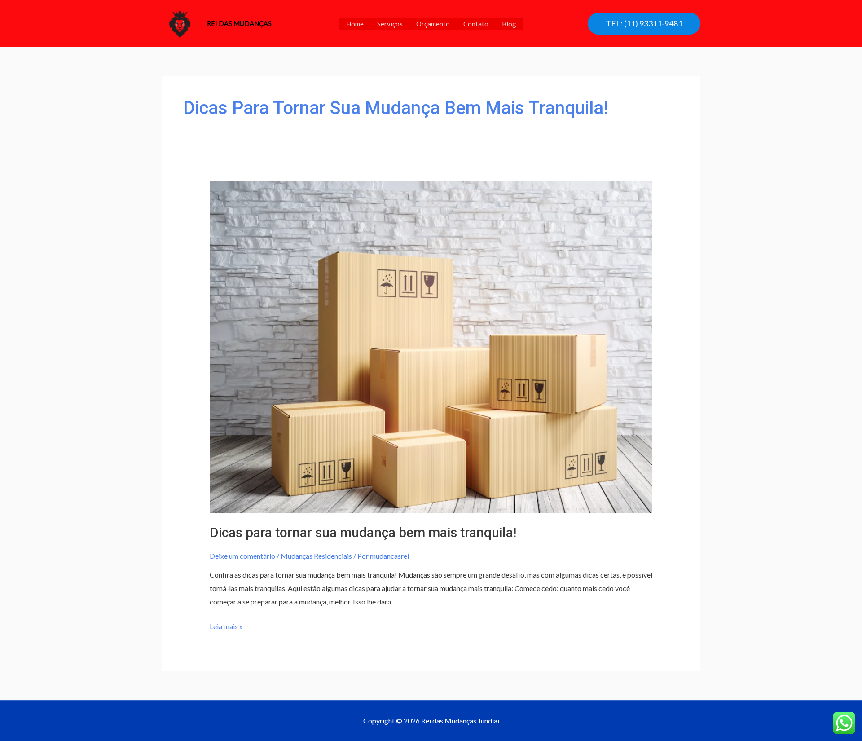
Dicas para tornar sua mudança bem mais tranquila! (363, 532)
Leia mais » (226, 626)
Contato (475, 24)
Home (355, 24)
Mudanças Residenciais (316, 555)
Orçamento (433, 24)
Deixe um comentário (242, 555)
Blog (509, 24)
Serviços (390, 24)
